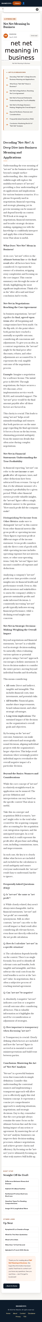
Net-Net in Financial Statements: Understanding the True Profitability (22, 99)
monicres (6, 3)
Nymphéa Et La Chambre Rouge (17, 1229)
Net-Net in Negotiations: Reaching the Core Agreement (22, 92)
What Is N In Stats (11, 1240)
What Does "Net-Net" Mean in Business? (20, 85)
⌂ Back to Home (11, 1286)
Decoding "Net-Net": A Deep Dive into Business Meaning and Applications (23, 78)
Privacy (18, 1317)
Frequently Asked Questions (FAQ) (22, 119)
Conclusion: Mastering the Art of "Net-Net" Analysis (21, 124)
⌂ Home (17, 3)
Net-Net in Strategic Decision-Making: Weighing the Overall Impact (22, 106)
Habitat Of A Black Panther (15, 1189)
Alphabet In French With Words (17, 1250)
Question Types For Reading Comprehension (15, 1202)
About (15, 1313)
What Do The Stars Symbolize (16, 1235)
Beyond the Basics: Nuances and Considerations (21, 113)
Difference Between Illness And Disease (17, 1182)
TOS (24, 1317)
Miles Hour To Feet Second (15, 1245)
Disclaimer (31, 1313)
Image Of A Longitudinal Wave (16, 1208)
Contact (22, 1313)
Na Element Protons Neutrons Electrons (16, 1195)
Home (8, 1313)
